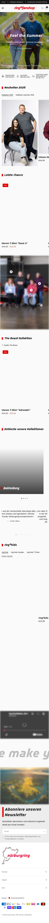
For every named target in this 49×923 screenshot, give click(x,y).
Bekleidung (11, 488)
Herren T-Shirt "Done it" (14, 243)
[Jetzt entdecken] (24, 699)
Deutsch (4, 898)
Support (4, 880)
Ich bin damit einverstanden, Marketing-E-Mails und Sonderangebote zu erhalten (22, 838)
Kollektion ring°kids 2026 (25, 95)
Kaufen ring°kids (7, 556)
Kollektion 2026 (7, 95)
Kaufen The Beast (10, 345)
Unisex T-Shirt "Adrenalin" (16, 410)
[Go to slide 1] (21, 498)
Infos (3, 888)
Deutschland (17, 898)
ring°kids (5, 552)
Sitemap (4, 872)
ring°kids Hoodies (17, 552)
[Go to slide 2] (23, 498)
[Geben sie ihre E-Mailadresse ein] (44, 831)
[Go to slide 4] (27, 498)
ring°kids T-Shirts (33, 552)
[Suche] (42, 8)
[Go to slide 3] (25, 498)
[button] (24, 48)
